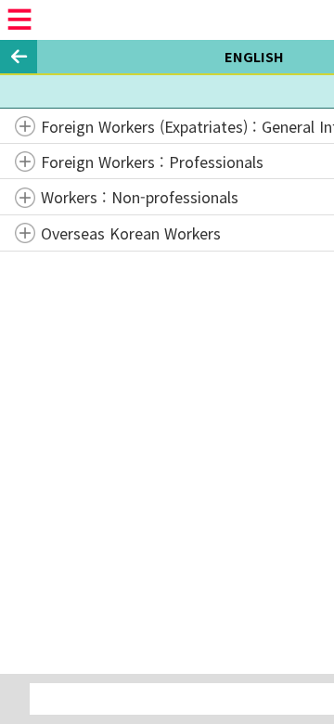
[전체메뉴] (19, 19)
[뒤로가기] (19, 56)
